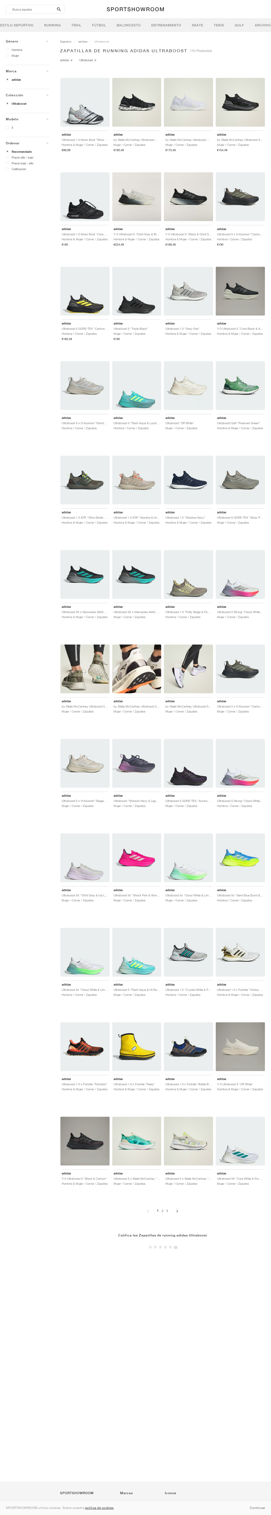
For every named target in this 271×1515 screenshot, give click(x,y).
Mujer (15, 55)
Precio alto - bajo (22, 157)
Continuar (257, 1508)
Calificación (19, 169)
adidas (16, 80)
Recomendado (22, 152)
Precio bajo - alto (22, 163)
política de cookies (99, 1508)
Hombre (17, 49)
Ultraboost (19, 104)
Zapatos (65, 41)
